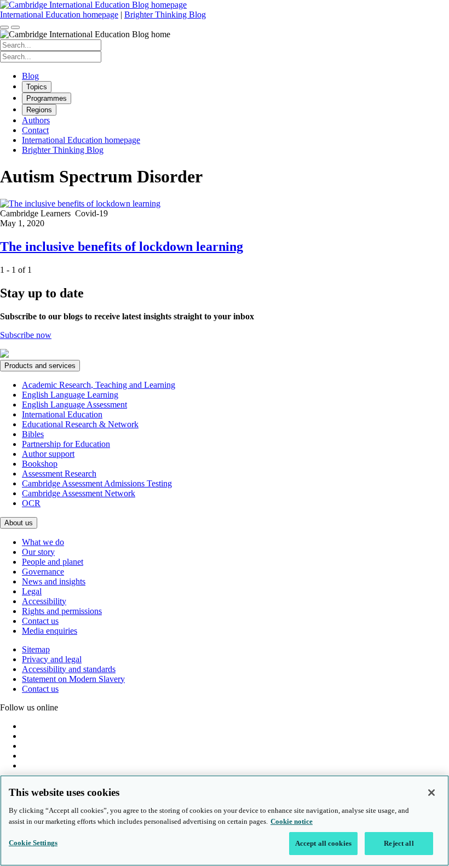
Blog (30, 76)
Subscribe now (25, 335)
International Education (62, 414)
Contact (35, 130)
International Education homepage (59, 14)
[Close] (431, 793)
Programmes (46, 98)
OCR (31, 503)
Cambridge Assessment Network (78, 493)
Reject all (398, 843)
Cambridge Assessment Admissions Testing (97, 483)
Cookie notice (291, 821)
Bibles (33, 434)
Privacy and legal (52, 659)
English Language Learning (70, 394)
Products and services (40, 366)
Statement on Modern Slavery (73, 679)
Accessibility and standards (69, 669)
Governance (43, 571)
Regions (39, 110)
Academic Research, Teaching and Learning (98, 384)
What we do (43, 542)
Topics (36, 87)
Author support (48, 453)
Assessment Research (59, 473)
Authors (36, 120)
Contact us (40, 621)
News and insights (53, 581)
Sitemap (36, 649)
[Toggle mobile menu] (15, 27)
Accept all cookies (323, 843)
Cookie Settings (33, 843)
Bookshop (39, 463)
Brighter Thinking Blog (165, 14)
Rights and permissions (62, 611)
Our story (38, 552)
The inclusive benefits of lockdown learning (121, 246)
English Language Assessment (74, 404)
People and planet (52, 561)
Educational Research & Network (80, 424)
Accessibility (44, 601)
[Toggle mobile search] (4, 27)
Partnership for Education (66, 444)
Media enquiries (49, 630)
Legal (32, 591)
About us (18, 523)
